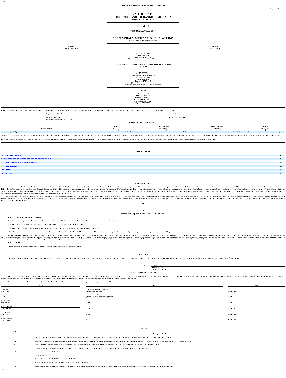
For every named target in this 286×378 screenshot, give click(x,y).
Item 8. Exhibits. (11, 166)
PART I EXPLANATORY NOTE (11, 155)
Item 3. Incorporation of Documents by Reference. (22, 162)
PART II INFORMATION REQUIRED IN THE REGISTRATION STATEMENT (26, 159)
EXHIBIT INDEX (6, 173)
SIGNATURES (5, 169)
